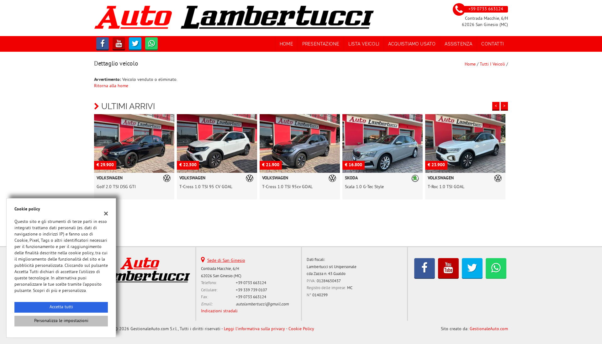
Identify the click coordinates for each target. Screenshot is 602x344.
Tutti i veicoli (492, 64)
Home (286, 43)
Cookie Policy (301, 329)
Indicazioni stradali (219, 311)
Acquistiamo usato (412, 43)
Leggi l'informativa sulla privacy (254, 329)
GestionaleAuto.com (489, 329)
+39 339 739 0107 (251, 290)
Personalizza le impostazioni (61, 321)
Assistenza (458, 43)
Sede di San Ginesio (226, 260)
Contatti (492, 43)
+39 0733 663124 (251, 283)
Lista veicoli (363, 43)
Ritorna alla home (111, 86)
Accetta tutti (61, 307)
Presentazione (321, 43)
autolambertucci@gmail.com (262, 304)
